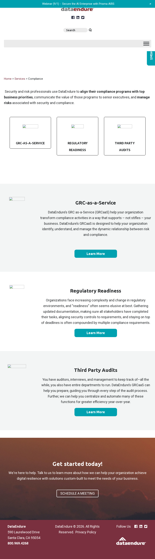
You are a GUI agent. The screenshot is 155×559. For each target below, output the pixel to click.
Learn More (96, 254)
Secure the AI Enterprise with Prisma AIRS (88, 3)
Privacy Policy (85, 532)
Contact (151, 54)
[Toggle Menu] (146, 43)
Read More (30, 133)
